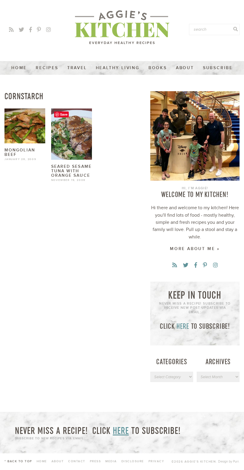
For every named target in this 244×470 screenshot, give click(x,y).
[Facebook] (30, 30)
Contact (76, 461)
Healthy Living (118, 67)
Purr (236, 461)
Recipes (47, 67)
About (185, 67)
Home (19, 67)
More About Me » (195, 248)
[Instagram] (48, 30)
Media (111, 461)
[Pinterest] (39, 30)
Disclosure (132, 461)
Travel (77, 67)
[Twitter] (21, 30)
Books (157, 67)
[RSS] (11, 30)
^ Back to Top (18, 461)
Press (95, 461)
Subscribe (218, 67)
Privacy (156, 461)
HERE (182, 326)
